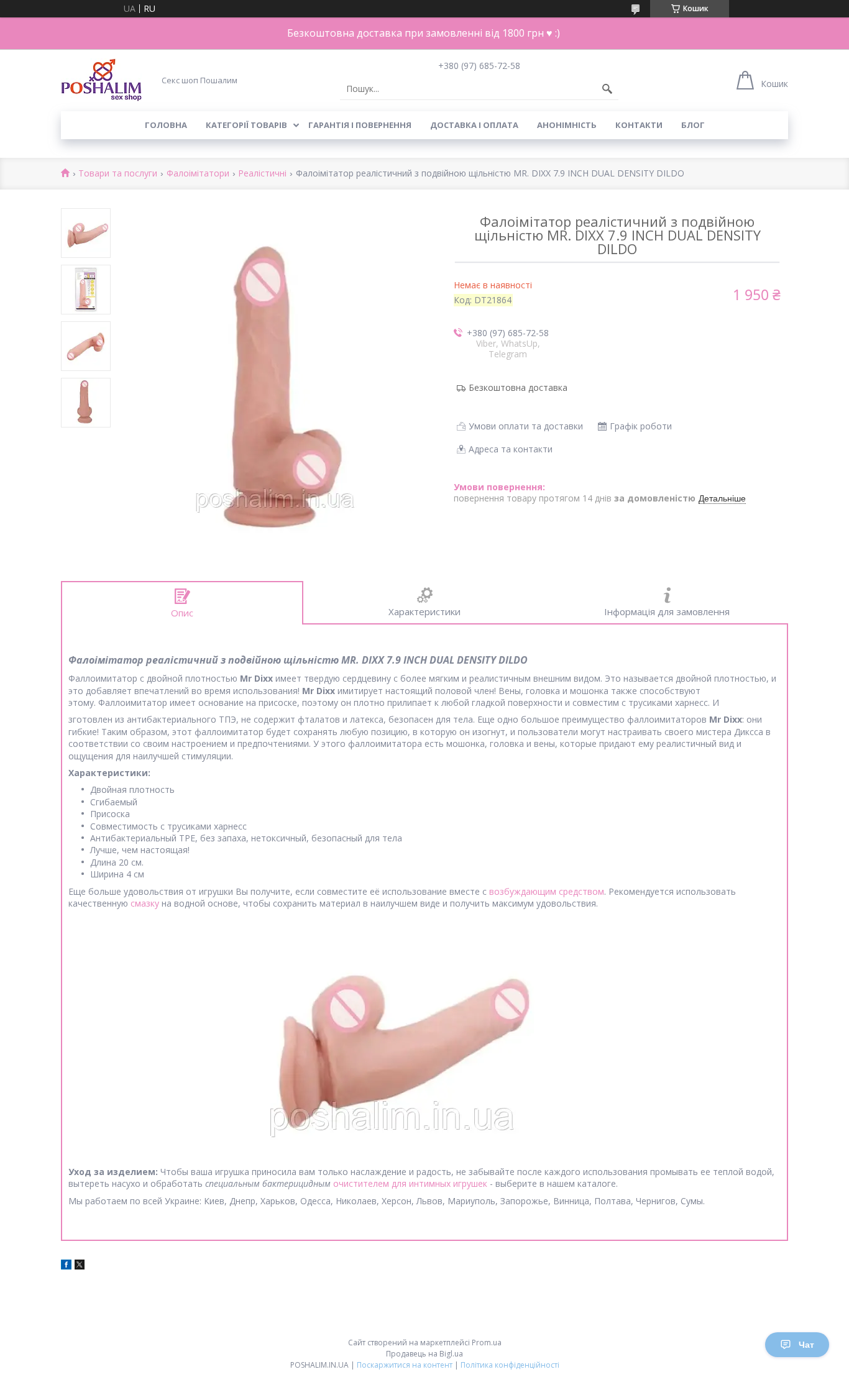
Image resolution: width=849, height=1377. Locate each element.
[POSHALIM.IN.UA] (101, 79)
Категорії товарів (246, 124)
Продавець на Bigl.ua (424, 1353)
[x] (80, 1266)
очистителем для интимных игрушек (410, 1183)
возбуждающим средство (543, 891)
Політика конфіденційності (510, 1365)
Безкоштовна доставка (518, 387)
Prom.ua (487, 1342)
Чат (806, 1345)
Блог (693, 124)
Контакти (639, 124)
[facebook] (66, 1266)
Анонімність (567, 124)
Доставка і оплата (474, 124)
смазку (145, 903)
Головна (166, 124)
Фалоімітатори (198, 173)
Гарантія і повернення (359, 124)
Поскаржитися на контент (404, 1365)
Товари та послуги (117, 173)
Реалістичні (262, 173)
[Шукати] (607, 88)
